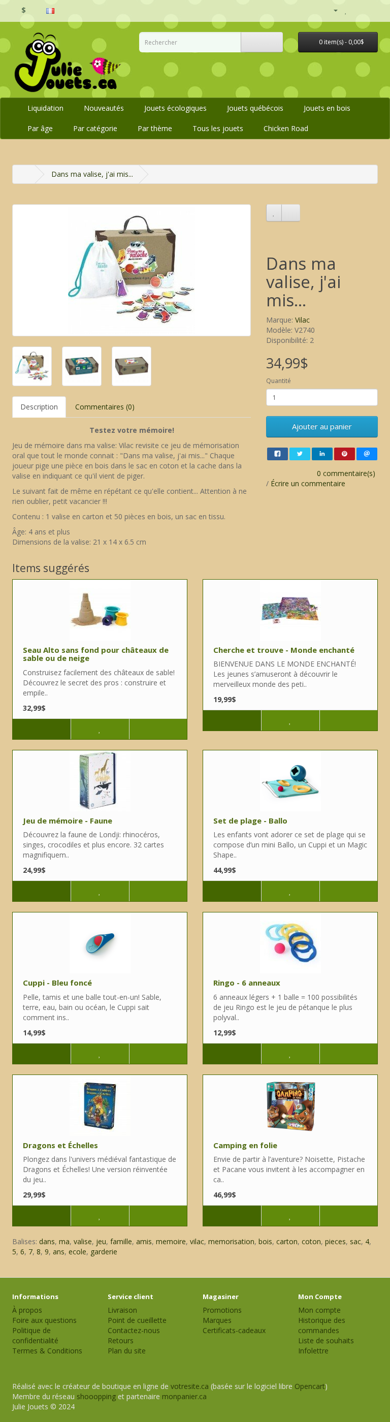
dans (47, 1241)
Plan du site (127, 1350)
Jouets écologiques (175, 108)
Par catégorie (95, 128)
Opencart (310, 1386)
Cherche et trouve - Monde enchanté (283, 650)
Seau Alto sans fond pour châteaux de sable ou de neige (96, 654)
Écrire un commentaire (308, 483)
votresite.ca (190, 1386)
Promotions (222, 1310)
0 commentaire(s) (346, 473)
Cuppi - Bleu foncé (57, 982)
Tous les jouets (217, 128)
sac (355, 1241)
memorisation (231, 1241)
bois (265, 1241)
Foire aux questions (44, 1320)
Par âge (40, 128)
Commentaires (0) (105, 407)
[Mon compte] (331, 10)
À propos (27, 1310)
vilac (197, 1241)
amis (144, 1241)
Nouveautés (104, 108)
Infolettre (313, 1350)
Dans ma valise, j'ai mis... (92, 174)
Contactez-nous (134, 1330)
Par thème (155, 128)
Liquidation (45, 108)
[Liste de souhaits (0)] (346, 10)
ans (58, 1251)
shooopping (96, 1396)
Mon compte (319, 1310)
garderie (103, 1251)
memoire (171, 1241)
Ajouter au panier (322, 426)
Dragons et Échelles (60, 1145)
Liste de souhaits (326, 1340)
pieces (335, 1241)
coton (311, 1241)
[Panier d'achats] (357, 10)
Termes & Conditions (47, 1350)
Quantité (278, 380)
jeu (101, 1241)
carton (287, 1241)
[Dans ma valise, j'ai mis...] (131, 270)
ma (64, 1241)
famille (121, 1241)
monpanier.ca (184, 1396)
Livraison (122, 1310)
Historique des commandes (321, 1325)
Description (39, 407)
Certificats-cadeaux (234, 1330)
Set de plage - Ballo (250, 820)
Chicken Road (286, 128)
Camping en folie (245, 1145)
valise (83, 1241)
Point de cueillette (137, 1320)
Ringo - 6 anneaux (246, 982)
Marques (217, 1320)
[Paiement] (370, 10)
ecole (77, 1251)
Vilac (302, 320)
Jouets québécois (255, 108)
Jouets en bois (327, 108)
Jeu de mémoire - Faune (67, 820)
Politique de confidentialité (35, 1335)
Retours (121, 1340)
